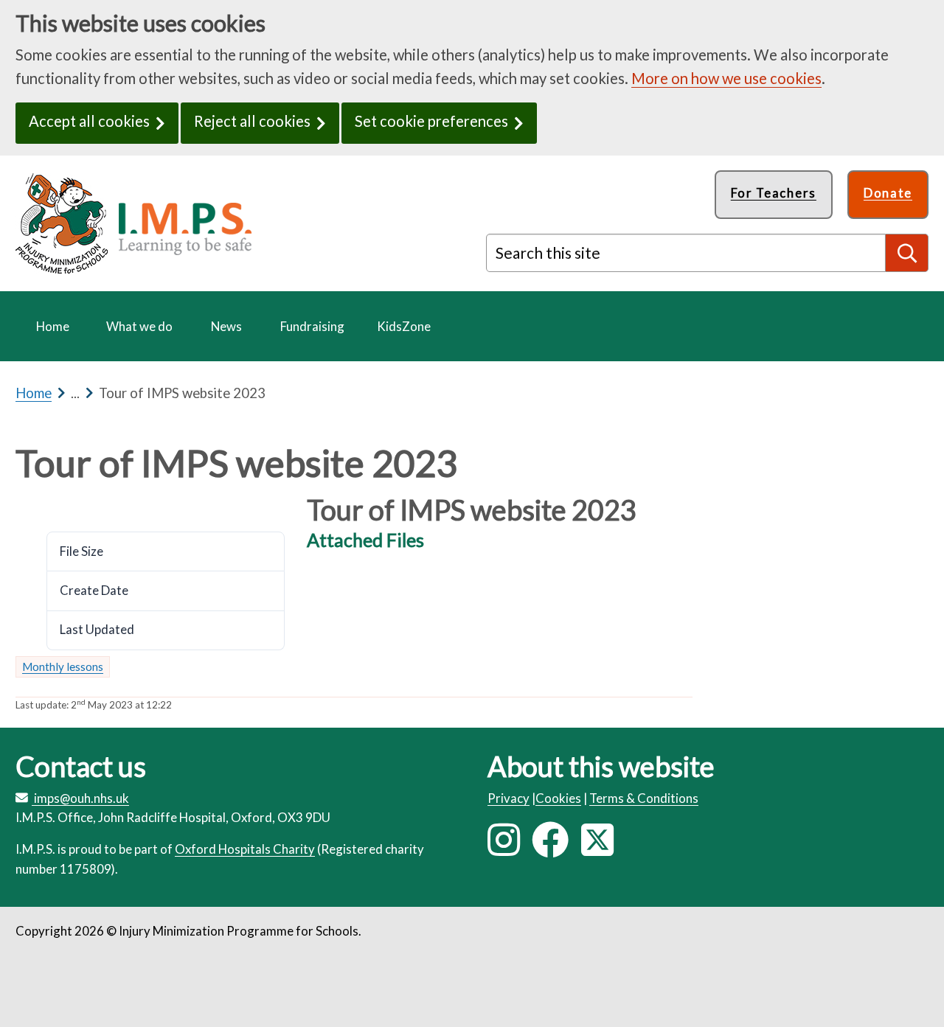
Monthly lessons (62, 666)
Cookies (558, 798)
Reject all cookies (252, 121)
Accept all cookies (89, 121)
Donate (888, 193)
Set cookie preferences (431, 121)
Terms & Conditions (643, 798)
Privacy (508, 798)
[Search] (907, 253)
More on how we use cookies (726, 78)
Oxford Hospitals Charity (245, 849)
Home (33, 393)
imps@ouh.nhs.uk (81, 798)
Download (54, 504)
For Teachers (773, 193)
